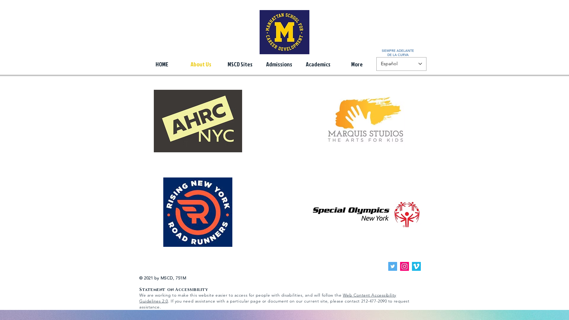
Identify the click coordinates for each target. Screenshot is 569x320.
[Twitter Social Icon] (392, 266)
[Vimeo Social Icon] (416, 266)
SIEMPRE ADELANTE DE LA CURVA (398, 53)
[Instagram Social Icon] (404, 266)
